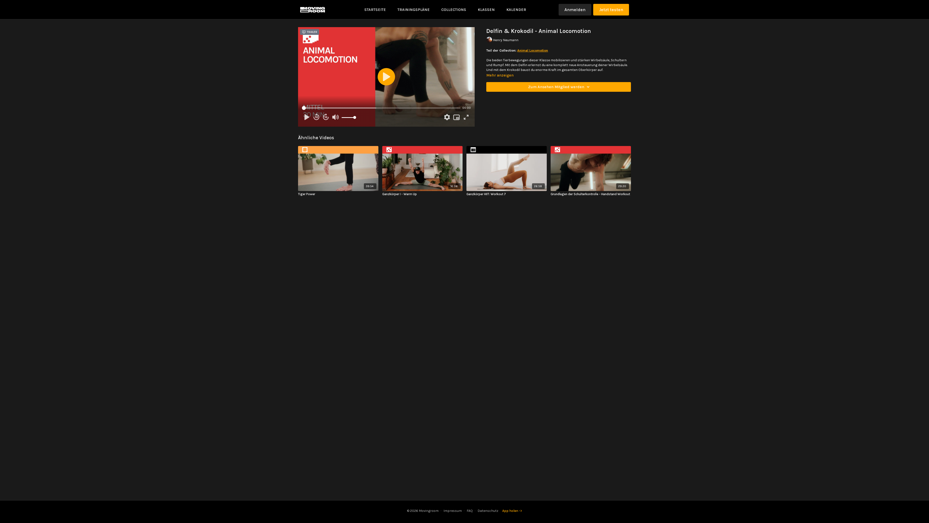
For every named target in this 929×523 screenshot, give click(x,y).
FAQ (470, 511)
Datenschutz (488, 511)
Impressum (452, 511)
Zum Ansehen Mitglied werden (556, 87)
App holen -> (512, 511)
